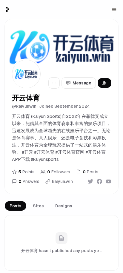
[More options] (54, 83)
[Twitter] (90, 181)
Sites (38, 206)
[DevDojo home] (7, 9)
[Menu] (114, 9)
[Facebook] (99, 181)
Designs (63, 206)
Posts (15, 206)
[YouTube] (108, 181)
